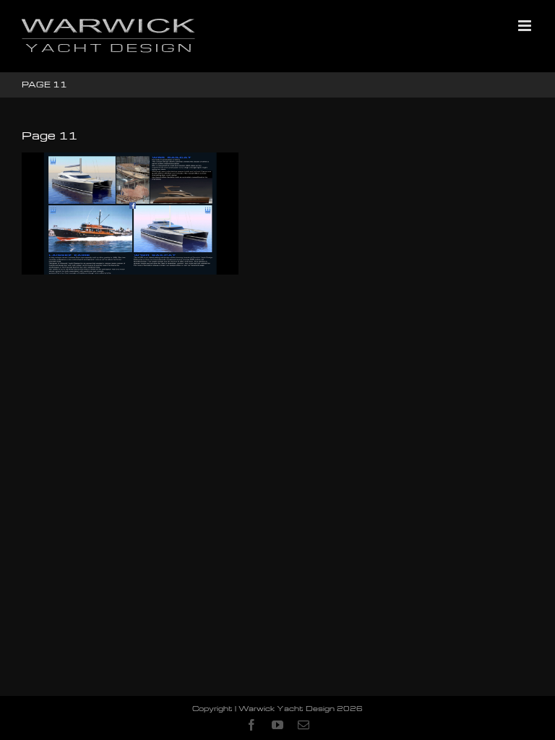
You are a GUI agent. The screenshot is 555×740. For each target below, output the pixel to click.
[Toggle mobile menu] (525, 25)
